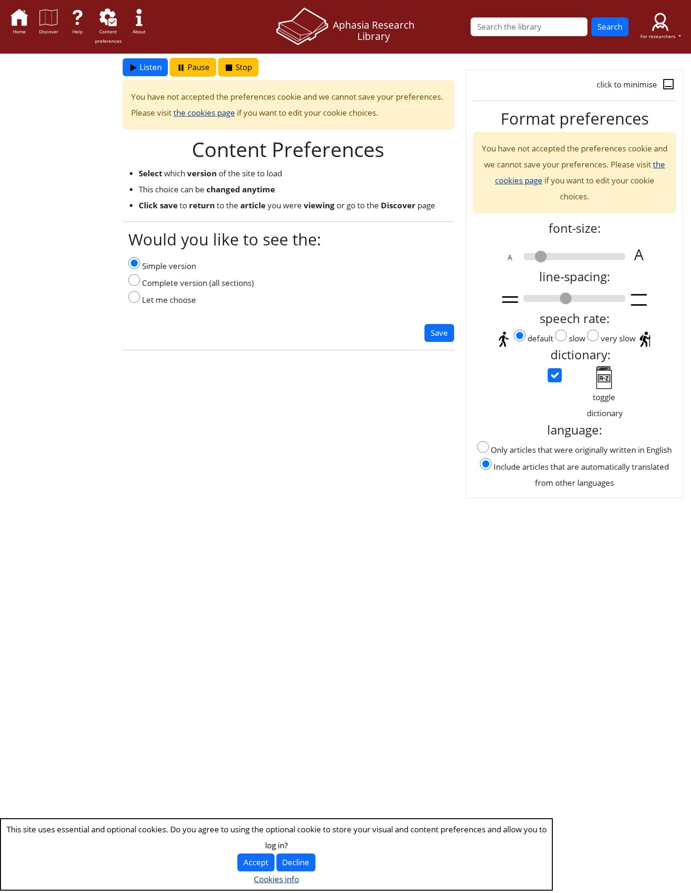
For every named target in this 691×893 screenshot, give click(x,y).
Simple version (168, 266)
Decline (295, 862)
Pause (198, 67)
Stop (243, 67)
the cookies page (204, 112)
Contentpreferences (108, 36)
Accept (255, 862)
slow (577, 338)
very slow (618, 338)
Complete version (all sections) (197, 282)
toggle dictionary (605, 405)
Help (77, 31)
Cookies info (276, 879)
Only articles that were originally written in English (581, 449)
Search (609, 26)
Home (19, 31)
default (540, 338)
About (139, 31)
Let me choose (168, 299)
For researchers (658, 36)
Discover (48, 31)
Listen (150, 67)
